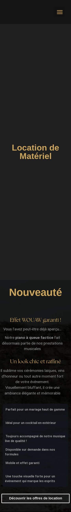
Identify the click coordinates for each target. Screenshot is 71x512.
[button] (59, 12)
